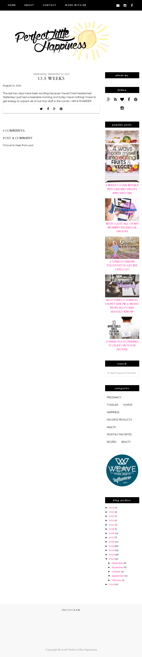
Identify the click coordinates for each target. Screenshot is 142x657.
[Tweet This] (41, 109)
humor (127, 404)
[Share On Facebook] (48, 109)
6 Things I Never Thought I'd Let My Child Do (122, 265)
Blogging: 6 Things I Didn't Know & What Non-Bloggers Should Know (122, 306)
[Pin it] (61, 109)
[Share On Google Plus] (54, 109)
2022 (111, 516)
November (117, 567)
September (118, 575)
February (116, 580)
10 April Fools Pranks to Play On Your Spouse (122, 345)
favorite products (119, 419)
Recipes (111, 442)
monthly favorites (119, 434)
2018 (111, 533)
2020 (111, 524)
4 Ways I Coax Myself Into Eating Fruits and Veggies (122, 189)
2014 (111, 550)
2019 (111, 528)
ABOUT (29, 5)
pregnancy (114, 397)
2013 (111, 554)
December (117, 563)
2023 (111, 511)
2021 (111, 520)
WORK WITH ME (75, 5)
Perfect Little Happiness (82, 649)
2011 (111, 584)
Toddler (112, 404)
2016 (111, 541)
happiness (113, 412)
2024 (111, 507)
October (116, 571)
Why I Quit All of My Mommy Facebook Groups (122, 227)
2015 (111, 546)
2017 (111, 537)
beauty (126, 442)
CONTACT (49, 5)
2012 (111, 558)
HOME (12, 5)
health (111, 427)
